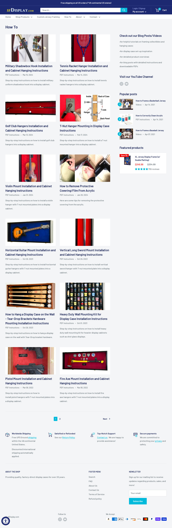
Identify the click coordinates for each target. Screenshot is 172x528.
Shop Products (22, 17)
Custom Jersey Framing (48, 17)
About (79, 17)
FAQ (90, 481)
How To (67, 17)
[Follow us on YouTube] (126, 84)
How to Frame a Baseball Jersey (150, 130)
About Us (93, 485)
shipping (32, 437)
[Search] (124, 10)
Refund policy (95, 498)
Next (105, 419)
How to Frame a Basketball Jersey (151, 100)
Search (92, 477)
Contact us (102, 437)
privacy (158, 441)
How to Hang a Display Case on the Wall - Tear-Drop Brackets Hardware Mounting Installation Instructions (30, 318)
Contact (93, 17)
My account (138, 11)
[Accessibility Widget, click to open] (5, 521)
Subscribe (138, 501)
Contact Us (94, 490)
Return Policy (68, 437)
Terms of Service (97, 494)
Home (8, 17)
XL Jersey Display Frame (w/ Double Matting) (147, 158)
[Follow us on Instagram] (121, 84)
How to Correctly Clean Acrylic (149, 115)
